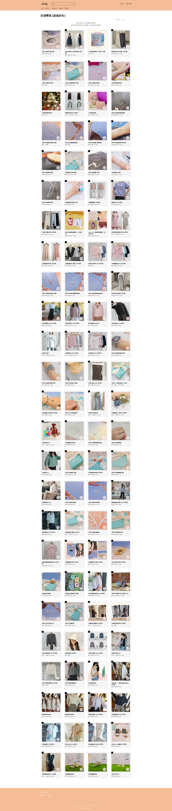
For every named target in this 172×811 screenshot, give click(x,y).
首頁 (42, 8)
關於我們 (61, 8)
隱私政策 (83, 808)
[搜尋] (74, 3)
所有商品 (47, 8)
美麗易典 (67, 8)
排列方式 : (118, 19)
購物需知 (89, 808)
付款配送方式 (55, 8)
